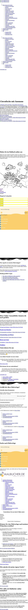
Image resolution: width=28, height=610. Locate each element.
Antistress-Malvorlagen (7, 28)
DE (3, 31)
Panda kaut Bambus (5, 329)
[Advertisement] (14, 85)
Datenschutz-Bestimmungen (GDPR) (10, 416)
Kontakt (4, 415)
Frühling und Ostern (9, 12)
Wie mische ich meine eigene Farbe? (10, 277)
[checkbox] (6, 216)
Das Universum (8, 8)
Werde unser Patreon (7, 562)
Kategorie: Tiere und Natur (6, 104)
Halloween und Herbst (10, 13)
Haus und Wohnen (9, 14)
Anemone (11, 379)
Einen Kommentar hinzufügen (11, 271)
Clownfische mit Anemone (17, 104)
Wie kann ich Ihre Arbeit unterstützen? (10, 278)
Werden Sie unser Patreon (8, 543)
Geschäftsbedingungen (7, 417)
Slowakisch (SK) (8, 34)
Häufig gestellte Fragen (7, 413)
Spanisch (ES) (8, 33)
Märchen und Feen (9, 16)
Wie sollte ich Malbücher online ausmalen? (11, 276)
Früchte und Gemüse (9, 11)
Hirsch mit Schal (4, 340)
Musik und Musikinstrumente (11, 18)
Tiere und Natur (8, 23)
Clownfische (15, 379)
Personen (7, 19)
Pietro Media (17, 410)
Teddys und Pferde (9, 22)
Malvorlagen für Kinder (7, 5)
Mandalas (7, 15)
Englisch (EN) (8, 32)
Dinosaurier (7, 9)
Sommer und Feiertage (10, 20)
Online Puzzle (5, 504)
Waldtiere (2, 345)
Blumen (6, 7)
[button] (14, 514)
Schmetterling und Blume (7, 334)
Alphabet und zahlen (9, 6)
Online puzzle (5, 29)
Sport (6, 21)
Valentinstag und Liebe (10, 26)
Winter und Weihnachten (10, 27)
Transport (7, 25)
